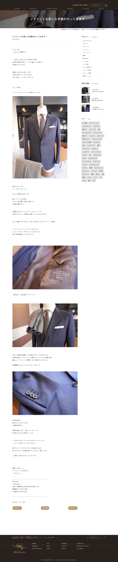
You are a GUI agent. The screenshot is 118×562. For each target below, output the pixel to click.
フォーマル (86, 49)
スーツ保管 (84, 123)
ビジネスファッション (94, 164)
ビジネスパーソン (86, 148)
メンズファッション (97, 132)
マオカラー (84, 167)
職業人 (98, 145)
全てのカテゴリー (88, 41)
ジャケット (89, 177)
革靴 (99, 129)
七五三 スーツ (100, 136)
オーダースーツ (85, 174)
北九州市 (101, 171)
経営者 (83, 177)
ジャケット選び (21, 502)
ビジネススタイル (97, 155)
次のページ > (72, 508)
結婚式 (92, 174)
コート (95, 177)
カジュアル (86, 46)
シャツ (100, 177)
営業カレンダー (87, 76)
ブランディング (87, 52)
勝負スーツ (84, 129)
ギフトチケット (96, 142)
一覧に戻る (45, 508)
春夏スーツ (84, 136)
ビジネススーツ (96, 126)
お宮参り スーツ (86, 139)
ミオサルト (84, 155)
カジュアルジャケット (97, 139)
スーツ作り (86, 61)
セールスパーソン (91, 145)
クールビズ (84, 164)
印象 (103, 174)
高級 (84, 55)
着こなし (98, 174)
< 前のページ (17, 508)
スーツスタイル (85, 151)
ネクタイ (84, 180)
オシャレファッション (94, 123)
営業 (89, 180)
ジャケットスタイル (86, 161)
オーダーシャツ (96, 161)
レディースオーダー (86, 126)
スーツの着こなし (87, 67)
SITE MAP (80, 548)
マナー (93, 180)
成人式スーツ (95, 148)
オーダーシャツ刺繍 (86, 142)
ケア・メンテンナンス (96, 151)
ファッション (92, 136)
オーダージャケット (98, 167)
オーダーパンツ (85, 171)
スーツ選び (86, 64)
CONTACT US (96, 5)
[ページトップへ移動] (104, 537)
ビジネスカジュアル (92, 158)
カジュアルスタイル (86, 132)
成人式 (83, 145)
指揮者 (90, 167)
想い (90, 155)
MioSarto (14, 502)
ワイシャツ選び (87, 73)
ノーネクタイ (94, 171)
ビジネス (85, 44)
